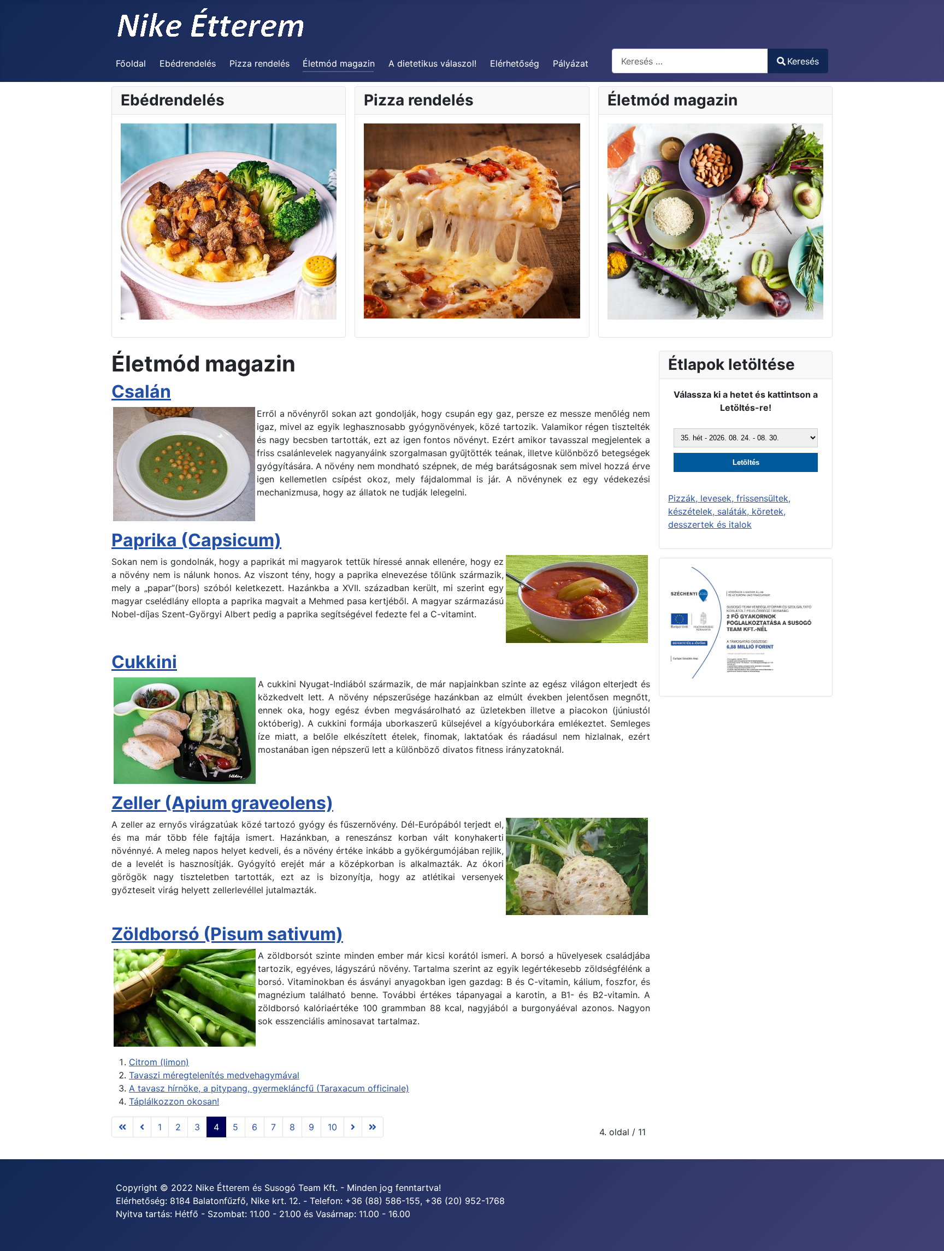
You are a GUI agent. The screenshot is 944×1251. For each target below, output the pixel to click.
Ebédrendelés (188, 63)
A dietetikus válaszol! (432, 63)
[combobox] (690, 61)
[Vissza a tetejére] (924, 1230)
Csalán (141, 391)
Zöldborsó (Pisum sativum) (227, 934)
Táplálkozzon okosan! (174, 1101)
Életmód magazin (339, 63)
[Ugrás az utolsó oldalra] (373, 1127)
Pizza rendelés (259, 63)
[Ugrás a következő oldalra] (353, 1127)
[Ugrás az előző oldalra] (142, 1127)
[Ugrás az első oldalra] (122, 1127)
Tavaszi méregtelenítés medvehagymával (214, 1075)
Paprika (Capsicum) (196, 540)
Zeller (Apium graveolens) (222, 802)
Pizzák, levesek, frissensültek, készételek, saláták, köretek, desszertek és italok (729, 511)
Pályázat (570, 63)
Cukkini (144, 661)
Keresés (803, 61)
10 (332, 1127)
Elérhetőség (514, 63)
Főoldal (131, 63)
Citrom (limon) (159, 1062)
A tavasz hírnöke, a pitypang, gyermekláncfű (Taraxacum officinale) (269, 1088)
